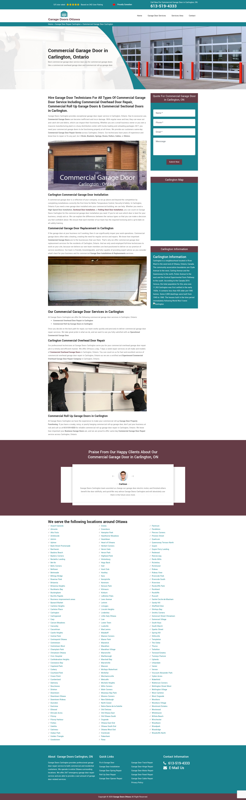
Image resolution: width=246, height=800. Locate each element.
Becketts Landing (57, 559)
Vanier (154, 666)
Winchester (156, 719)
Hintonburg (105, 559)
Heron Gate (106, 549)
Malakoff (105, 632)
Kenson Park (106, 586)
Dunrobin (54, 703)
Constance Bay (56, 663)
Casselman (55, 629)
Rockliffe (155, 592)
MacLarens (106, 629)
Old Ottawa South (108, 716)
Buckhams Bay (56, 589)
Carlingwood (55, 616)
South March (157, 626)
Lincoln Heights (107, 609)
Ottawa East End (108, 723)
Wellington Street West (161, 686)
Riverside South (158, 579)
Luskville (105, 626)
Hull (102, 566)
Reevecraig (156, 556)
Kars (103, 576)
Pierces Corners (158, 532)
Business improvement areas (62, 599)
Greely (103, 526)
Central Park (55, 636)
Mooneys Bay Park (109, 693)
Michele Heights (108, 683)
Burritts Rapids (56, 596)
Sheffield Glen (158, 606)
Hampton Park (107, 532)
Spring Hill (156, 632)
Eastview (54, 706)
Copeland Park (56, 666)
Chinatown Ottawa (58, 652)
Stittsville (156, 636)
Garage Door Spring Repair (110, 770)
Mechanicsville (107, 676)
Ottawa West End (108, 729)
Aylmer (53, 542)
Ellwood (53, 709)
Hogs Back (105, 562)
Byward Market (56, 602)
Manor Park (106, 639)
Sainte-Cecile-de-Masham (162, 599)
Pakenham (105, 736)
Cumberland (55, 679)
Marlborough (106, 656)
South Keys (156, 622)
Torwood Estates (159, 652)
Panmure (155, 526)
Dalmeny (54, 683)
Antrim (53, 539)
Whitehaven (157, 713)
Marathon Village (108, 649)
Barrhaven (54, 549)
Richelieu (156, 562)
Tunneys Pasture (159, 656)
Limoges (104, 606)
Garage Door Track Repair (142, 762)
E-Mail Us (176, 767)
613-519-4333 (164, 6)
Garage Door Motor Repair (142, 770)
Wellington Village (159, 689)
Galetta (53, 726)
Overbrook (105, 733)
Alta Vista (54, 532)
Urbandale (156, 663)
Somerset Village (159, 619)
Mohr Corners (106, 689)
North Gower (106, 703)
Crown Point (55, 676)
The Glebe (156, 642)
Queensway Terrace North (163, 542)
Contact (192, 15)
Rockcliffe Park (158, 586)
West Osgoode (158, 696)
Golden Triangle (57, 736)
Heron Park (105, 552)
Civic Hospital (56, 656)
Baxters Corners (57, 556)
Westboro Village (159, 703)
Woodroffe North (159, 733)
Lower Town (106, 622)
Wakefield (156, 679)
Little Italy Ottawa (108, 616)
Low (103, 619)
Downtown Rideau (58, 699)
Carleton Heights (57, 606)
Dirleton (53, 689)
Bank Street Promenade (60, 546)
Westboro (156, 699)
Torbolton (156, 649)
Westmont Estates (159, 706)
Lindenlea (105, 612)
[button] (115, 476)
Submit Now (174, 162)
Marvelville (105, 663)
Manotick (105, 642)
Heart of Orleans (108, 542)
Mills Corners (106, 686)
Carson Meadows (57, 622)
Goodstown (55, 739)
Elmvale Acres (56, 713)
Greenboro (105, 529)
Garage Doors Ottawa (122, 797)
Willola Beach (157, 716)
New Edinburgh (107, 699)
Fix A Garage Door (106, 762)
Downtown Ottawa (58, 696)
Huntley (104, 572)
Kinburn (104, 592)
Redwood (156, 552)
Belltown (54, 569)
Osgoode (105, 719)
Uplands (155, 659)
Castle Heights (56, 632)
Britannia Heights (57, 586)
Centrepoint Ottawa (58, 639)
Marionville (105, 652)
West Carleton (158, 693)
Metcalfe (105, 679)
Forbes (53, 723)
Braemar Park (56, 579)
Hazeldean (105, 539)
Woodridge (156, 729)
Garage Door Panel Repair (142, 774)
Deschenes (55, 686)
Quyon (154, 546)
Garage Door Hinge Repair (142, 766)
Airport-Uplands (57, 526)
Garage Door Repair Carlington (68, 24)
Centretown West (57, 646)
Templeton (156, 639)
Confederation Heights (59, 659)
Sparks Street (157, 629)
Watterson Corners (160, 683)
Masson (104, 666)
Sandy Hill (156, 602)
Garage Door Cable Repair (142, 778)
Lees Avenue (106, 599)
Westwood (156, 709)
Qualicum (156, 539)
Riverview (156, 582)
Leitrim (104, 602)
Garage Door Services (157, 15)
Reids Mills (156, 559)
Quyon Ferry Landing (160, 549)
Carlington (54, 612)
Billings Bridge (56, 576)
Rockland (156, 589)
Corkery (53, 669)
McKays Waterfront (109, 669)
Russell (155, 596)
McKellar (105, 673)
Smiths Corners (158, 612)
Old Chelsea (106, 709)
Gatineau (54, 729)
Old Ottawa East (108, 713)
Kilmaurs (105, 589)
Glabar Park (55, 733)
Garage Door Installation (109, 766)
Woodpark (156, 726)
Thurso (155, 646)
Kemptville (105, 579)
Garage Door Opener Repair (110, 778)
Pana (103, 739)
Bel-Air (53, 562)
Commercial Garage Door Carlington (98, 24)
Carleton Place (56, 609)
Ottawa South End (108, 726)
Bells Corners (56, 566)
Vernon (155, 669)
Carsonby (54, 626)
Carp (52, 619)
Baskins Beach (56, 552)
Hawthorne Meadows (110, 536)
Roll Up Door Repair (107, 774)
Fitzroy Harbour (56, 719)
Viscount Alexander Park (162, 673)
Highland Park (107, 556)
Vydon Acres (157, 676)
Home (139, 15)
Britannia (54, 582)
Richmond (156, 566)
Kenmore (105, 582)
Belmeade (54, 572)
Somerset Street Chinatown (163, 616)
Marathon (105, 646)
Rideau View (157, 572)
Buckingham (55, 592)
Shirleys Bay (157, 609)
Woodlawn (156, 723)
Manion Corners (107, 636)
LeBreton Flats (107, 596)
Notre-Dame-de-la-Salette (111, 706)
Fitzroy (53, 716)
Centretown (55, 642)
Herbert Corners (107, 546)
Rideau (155, 569)
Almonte (54, 529)
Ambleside (54, 536)
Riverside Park (158, 576)
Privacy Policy (137, 782)
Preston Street (158, 536)
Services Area (177, 15)
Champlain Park (57, 649)
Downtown (54, 693)
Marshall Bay (106, 659)
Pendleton (156, 529)
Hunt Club (105, 569)
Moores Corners (108, 696)
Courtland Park (56, 673)
